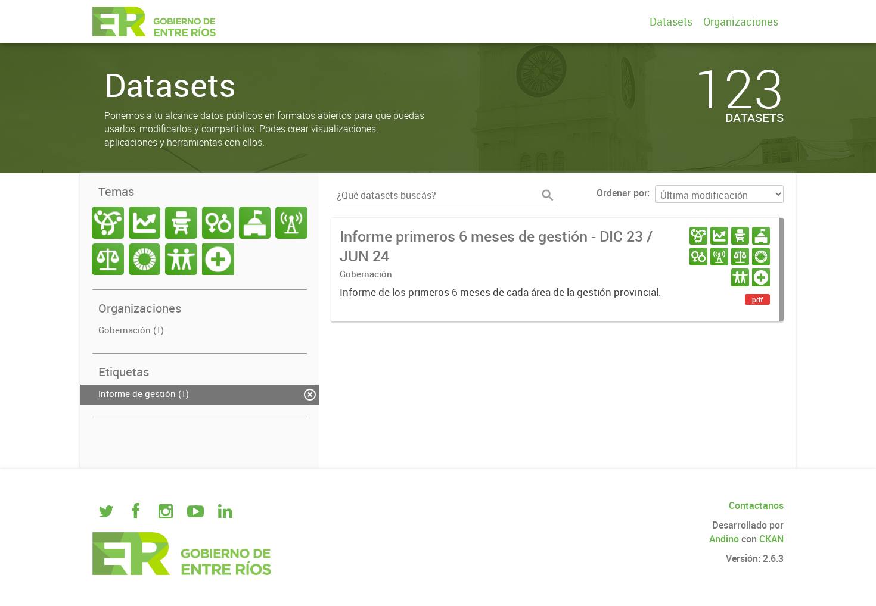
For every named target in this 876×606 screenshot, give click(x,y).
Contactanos (756, 505)
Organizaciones (740, 21)
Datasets (671, 21)
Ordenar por (622, 193)
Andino (724, 538)
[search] (547, 195)
